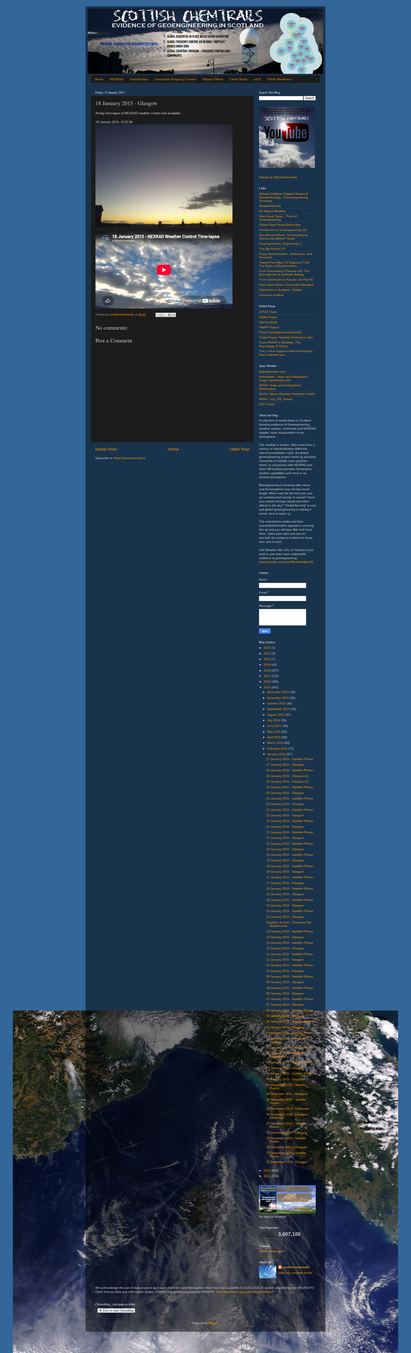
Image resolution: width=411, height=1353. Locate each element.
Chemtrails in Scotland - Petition (280, 290)
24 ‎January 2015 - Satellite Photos (289, 798)
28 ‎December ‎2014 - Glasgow (286, 1147)
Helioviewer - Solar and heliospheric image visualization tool (283, 378)
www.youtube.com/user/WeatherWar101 (286, 562)
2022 (267, 653)
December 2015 (278, 692)
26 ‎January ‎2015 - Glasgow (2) (287, 776)
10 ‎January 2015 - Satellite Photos (289, 965)
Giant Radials (139, 79)
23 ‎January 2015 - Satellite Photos (289, 809)
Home (99, 79)
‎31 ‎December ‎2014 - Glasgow (286, 1093)
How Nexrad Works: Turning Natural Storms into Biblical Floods (283, 237)
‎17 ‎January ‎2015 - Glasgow (285, 883)
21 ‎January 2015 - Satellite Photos (289, 832)
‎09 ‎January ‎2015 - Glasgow (285, 982)
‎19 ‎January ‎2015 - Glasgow (285, 860)
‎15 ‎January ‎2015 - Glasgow (285, 905)
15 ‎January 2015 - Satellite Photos (289, 900)
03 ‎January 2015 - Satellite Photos (289, 1047)
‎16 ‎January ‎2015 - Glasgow (285, 894)
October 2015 (277, 703)
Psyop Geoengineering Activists (280, 332)
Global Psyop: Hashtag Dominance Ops (286, 337)
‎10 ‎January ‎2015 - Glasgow (285, 971)
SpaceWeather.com (272, 371)
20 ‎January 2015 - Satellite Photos (289, 843)
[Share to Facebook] (170, 315)
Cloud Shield (238, 79)
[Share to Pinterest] (174, 315)
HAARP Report (269, 327)
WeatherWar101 (270, 206)
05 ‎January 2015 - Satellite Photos (289, 1021)
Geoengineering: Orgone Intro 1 (280, 243)
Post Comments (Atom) (130, 458)
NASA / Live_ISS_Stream (276, 399)
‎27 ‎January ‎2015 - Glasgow (285, 764)
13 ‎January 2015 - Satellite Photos (289, 931)
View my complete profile (295, 1272)
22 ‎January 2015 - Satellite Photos (289, 821)
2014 (267, 1170)
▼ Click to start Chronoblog (116, 1310)
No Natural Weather (272, 211)
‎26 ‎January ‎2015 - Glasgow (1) (287, 781)
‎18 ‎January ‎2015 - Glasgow (285, 871)
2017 (267, 676)
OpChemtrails (268, 322)
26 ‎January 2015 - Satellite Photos (289, 770)
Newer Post (106, 449)
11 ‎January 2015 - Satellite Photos (289, 954)
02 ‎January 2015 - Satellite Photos (289, 1062)
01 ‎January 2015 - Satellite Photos (289, 1073)
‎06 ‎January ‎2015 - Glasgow (285, 1016)
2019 (267, 664)
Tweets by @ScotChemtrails (278, 177)
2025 (267, 647)
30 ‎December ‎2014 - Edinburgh (287, 1108)
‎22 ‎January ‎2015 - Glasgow (285, 826)
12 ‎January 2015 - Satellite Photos (289, 942)
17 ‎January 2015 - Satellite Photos (289, 877)
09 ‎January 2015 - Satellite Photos (289, 976)
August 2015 (276, 714)
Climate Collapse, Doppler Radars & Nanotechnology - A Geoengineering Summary (283, 197)
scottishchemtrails (296, 1267)
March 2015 (275, 742)
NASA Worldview (280, 79)
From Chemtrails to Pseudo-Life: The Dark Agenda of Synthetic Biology (284, 272)
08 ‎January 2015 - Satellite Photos (289, 988)
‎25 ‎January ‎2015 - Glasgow (285, 793)
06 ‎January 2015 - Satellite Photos (289, 1010)
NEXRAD (116, 79)
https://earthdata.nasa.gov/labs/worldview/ (244, 1291)
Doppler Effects (213, 79)
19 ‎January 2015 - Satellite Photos (289, 854)
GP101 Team (268, 312)
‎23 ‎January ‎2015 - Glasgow (285, 815)
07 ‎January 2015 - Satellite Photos (289, 999)
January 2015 (277, 754)
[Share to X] (166, 315)
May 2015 (274, 731)
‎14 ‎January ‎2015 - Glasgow (285, 916)
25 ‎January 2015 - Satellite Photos (289, 787)
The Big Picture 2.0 (272, 248)
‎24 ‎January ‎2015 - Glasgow (285, 804)
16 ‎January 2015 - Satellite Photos (289, 888)
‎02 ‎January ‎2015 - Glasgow (285, 1068)
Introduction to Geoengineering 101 (283, 230)
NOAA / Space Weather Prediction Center (287, 394)
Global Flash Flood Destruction (280, 224)
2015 (267, 687)
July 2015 (274, 720)
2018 (267, 670)
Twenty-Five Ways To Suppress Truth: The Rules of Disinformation (284, 264)
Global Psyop (268, 317)
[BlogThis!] (161, 315)
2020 (267, 659)
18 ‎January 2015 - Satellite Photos (289, 866)
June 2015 (274, 726)
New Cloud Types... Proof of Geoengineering (278, 218)
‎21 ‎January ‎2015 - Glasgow (285, 837)
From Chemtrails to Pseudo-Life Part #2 (286, 279)
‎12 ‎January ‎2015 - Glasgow (285, 948)
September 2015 (279, 709)
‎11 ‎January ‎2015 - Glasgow (285, 959)
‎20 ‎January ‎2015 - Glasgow (285, 849)
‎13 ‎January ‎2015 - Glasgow (285, 937)
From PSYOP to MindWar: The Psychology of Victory (280, 344)
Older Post (239, 449)
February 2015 (277, 748)
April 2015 (274, 737)
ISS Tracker (267, 404)
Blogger (213, 1323)
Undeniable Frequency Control (175, 79)
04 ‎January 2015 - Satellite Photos (289, 1032)
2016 (267, 681)
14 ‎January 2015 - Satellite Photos (289, 911)
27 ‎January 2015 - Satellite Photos (289, 759)
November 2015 (278, 698)
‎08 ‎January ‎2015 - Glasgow (285, 993)
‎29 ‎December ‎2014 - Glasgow (286, 1132)
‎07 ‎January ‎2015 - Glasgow (285, 1004)
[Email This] (157, 315)
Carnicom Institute (271, 295)
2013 (267, 1176)
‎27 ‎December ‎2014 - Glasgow (286, 1162)
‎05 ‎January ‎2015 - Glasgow (285, 1027)
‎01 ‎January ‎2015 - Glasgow (285, 1079)
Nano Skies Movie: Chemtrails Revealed (286, 284)
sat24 (257, 79)
